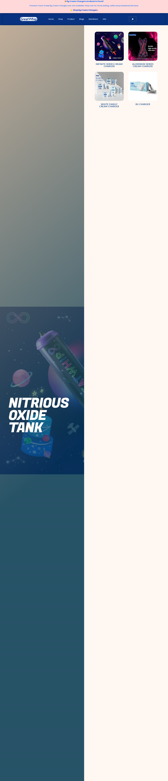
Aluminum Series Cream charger (142, 65)
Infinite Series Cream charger (109, 65)
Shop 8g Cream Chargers (85, 10)
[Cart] (132, 19)
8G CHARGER (143, 104)
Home (51, 19)
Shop (60, 19)
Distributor (93, 19)
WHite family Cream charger (109, 105)
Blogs (81, 19)
